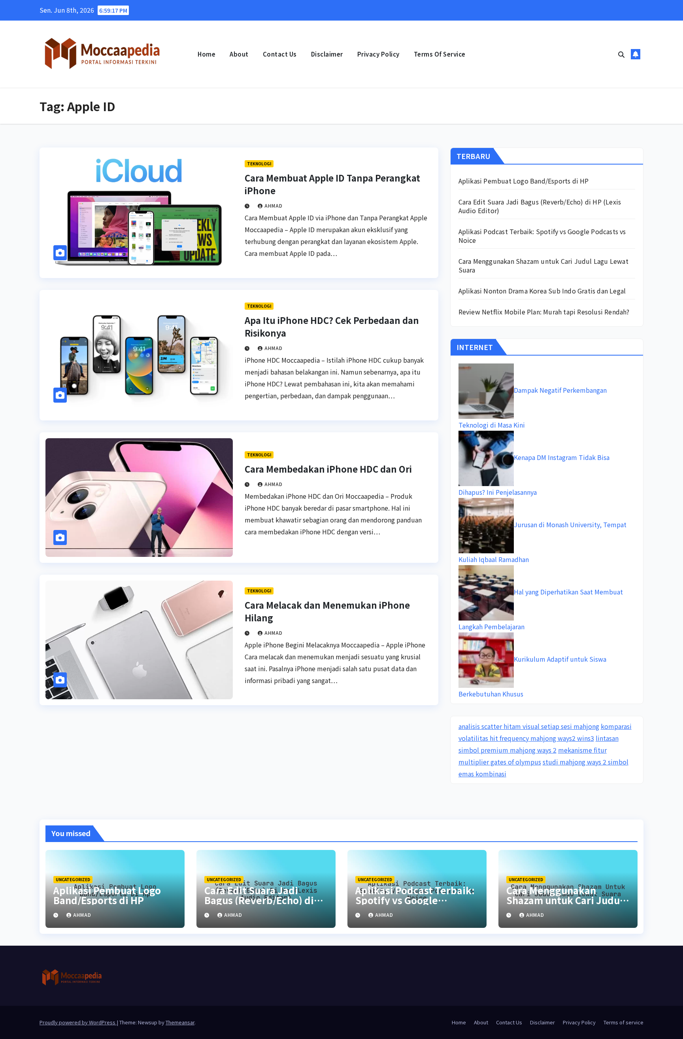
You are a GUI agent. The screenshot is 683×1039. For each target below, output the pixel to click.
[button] (621, 54)
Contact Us (280, 54)
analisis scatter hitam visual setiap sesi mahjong (528, 726)
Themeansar (180, 1022)
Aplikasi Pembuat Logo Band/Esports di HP (523, 180)
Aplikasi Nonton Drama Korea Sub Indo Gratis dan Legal (542, 290)
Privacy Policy (378, 54)
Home (206, 54)
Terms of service (440, 54)
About (239, 54)
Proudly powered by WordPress (78, 1022)
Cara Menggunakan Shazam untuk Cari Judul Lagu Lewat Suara (543, 265)
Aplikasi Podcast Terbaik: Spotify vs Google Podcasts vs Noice (542, 236)
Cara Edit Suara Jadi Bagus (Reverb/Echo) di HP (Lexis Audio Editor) (539, 206)
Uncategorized (73, 879)
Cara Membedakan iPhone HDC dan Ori (328, 468)
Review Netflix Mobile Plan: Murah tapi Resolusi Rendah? (544, 311)
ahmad (273, 205)
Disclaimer (327, 54)
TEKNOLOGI (259, 164)
